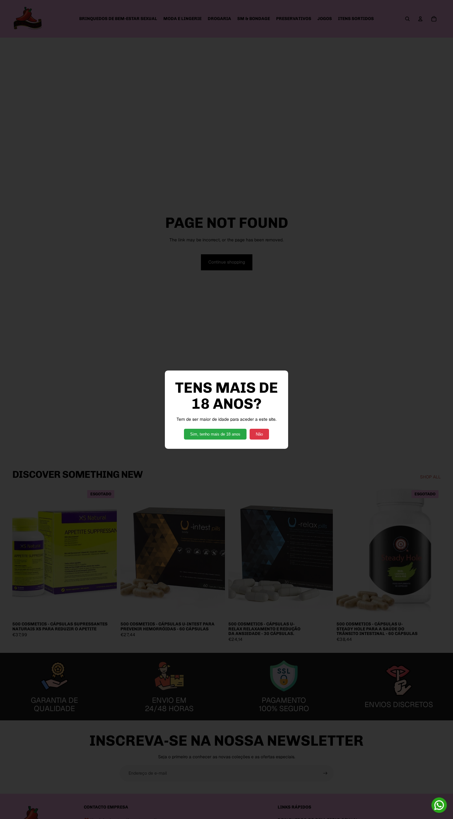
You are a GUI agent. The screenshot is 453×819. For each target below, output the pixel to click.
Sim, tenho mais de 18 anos (215, 434)
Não (259, 434)
